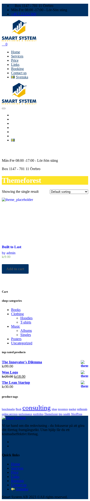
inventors (63, 409)
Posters (16, 339)
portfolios (38, 414)
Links (15, 65)
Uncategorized (21, 343)
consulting (36, 407)
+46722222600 (13, 152)
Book (18, 409)
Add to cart (15, 269)
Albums (26, 331)
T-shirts (25, 322)
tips (60, 414)
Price (14, 60)
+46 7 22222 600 (23, 14)
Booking (17, 69)
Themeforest (51, 414)
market (72, 409)
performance (25, 414)
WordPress (76, 414)
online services (10, 414)
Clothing (17, 314)
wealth (66, 414)
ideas (54, 409)
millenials (82, 409)
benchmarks (8, 409)
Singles (25, 335)
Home (15, 52)
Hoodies (26, 318)
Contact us (19, 73)
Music (15, 326)
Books (16, 310)
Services (17, 56)
